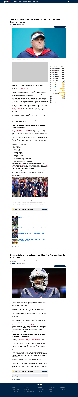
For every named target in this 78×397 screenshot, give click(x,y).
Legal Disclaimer (16, 391)
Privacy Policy (41, 389)
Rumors (15, 1)
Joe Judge (21, 165)
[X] (70, 1)
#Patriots (45, 114)
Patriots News (18, 246)
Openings (26, 387)
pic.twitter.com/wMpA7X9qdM (19, 121)
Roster (29, 1)
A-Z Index (40, 391)
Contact (40, 387)
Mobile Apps (62, 387)
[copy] (19, 27)
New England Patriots (25, 84)
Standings (25, 1)
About (13, 387)
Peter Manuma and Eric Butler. (26, 340)
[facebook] (68, 1)
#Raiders (14, 144)
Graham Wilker (15, 263)
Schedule (20, 1)
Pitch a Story (26, 389)
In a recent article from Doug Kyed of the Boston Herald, (24, 324)
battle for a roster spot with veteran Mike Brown (29, 339)
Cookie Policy (63, 389)
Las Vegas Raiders (24, 88)
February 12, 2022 (26, 123)
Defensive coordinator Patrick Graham (20, 130)
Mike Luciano (15, 24)
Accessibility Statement (29, 391)
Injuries (33, 1)
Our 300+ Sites (51, 387)
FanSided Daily (15, 389)
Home (13, 246)
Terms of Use (51, 389)
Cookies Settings (52, 391)
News (12, 1)
